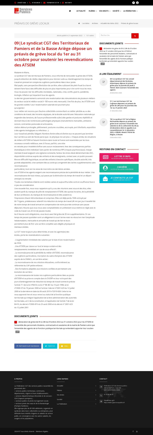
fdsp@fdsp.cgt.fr (53, 2)
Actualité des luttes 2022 (109, 23)
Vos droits (104, 11)
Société (116, 11)
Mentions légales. (42, 431)
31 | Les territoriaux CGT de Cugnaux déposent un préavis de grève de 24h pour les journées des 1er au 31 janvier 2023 (123, 104)
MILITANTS (68, 2)
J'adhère (122, 168)
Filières (92, 11)
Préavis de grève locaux (129, 23)
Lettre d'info (122, 157)
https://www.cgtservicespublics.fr (114, 402)
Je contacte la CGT (122, 178)
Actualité (80, 11)
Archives (95, 23)
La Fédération (129, 11)
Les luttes (85, 23)
